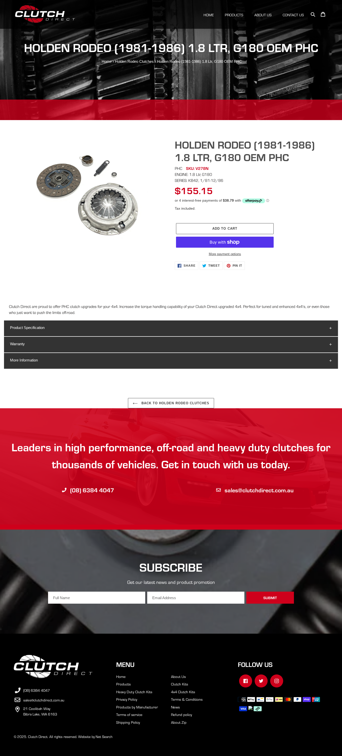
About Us (178, 676)
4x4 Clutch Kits (183, 691)
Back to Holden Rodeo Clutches (174, 403)
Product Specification (27, 327)
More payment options (225, 254)
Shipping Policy (128, 722)
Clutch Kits (179, 683)
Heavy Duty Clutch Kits (134, 691)
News (175, 706)
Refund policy (181, 714)
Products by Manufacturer (137, 706)
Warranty (17, 344)
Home (107, 61)
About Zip (179, 722)
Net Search (104, 736)
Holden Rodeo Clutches (134, 61)
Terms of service (129, 714)
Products (123, 683)
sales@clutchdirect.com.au (259, 490)
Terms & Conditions (187, 699)
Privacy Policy (126, 699)
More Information (24, 360)
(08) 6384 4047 (92, 490)
